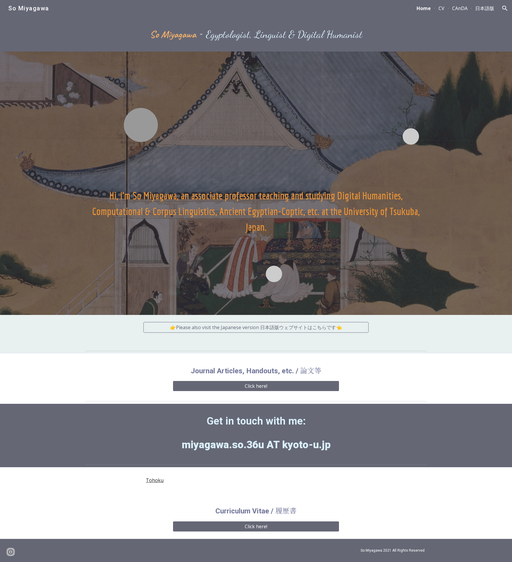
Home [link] (424, 8)
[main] (256, 34)
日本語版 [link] (484, 8)
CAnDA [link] (460, 8)
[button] (505, 8)
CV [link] (441, 8)
